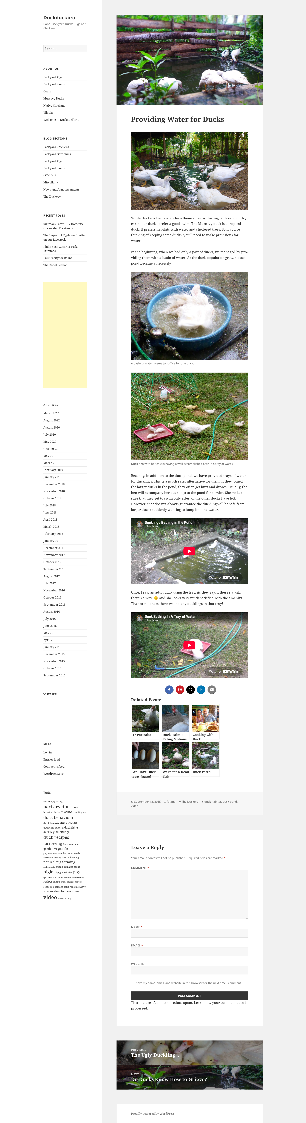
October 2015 (52, 668)
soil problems (71, 886)
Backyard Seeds (54, 84)
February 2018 (53, 534)
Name (137, 927)
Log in (47, 752)
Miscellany (50, 182)
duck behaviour (58, 817)
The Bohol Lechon (55, 265)
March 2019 (51, 463)
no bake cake (49, 867)
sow (82, 886)
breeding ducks (51, 812)
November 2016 (54, 590)
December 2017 (54, 548)
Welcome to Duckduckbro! (61, 120)
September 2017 (54, 569)
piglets (50, 872)
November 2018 (54, 491)
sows (77, 891)
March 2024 (51, 413)
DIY (84, 812)
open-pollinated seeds (68, 866)
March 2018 (51, 527)
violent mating (64, 898)
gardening (74, 844)
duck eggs (48, 827)
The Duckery (52, 196)
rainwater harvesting (74, 877)
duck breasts (51, 823)
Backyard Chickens (56, 147)
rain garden (58, 877)
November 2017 (54, 555)
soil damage (56, 886)
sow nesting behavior (58, 891)
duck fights (71, 827)
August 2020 (51, 427)
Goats (47, 91)
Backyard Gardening (57, 154)
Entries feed (51, 759)
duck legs (49, 832)
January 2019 (52, 477)
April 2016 (50, 640)
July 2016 (49, 619)
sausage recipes (74, 882)
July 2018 (49, 505)
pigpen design (64, 872)
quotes (47, 877)
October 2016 (52, 597)
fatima (171, 802)
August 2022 (51, 420)
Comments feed (53, 766)
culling (78, 812)
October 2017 (52, 562)
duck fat (59, 827)
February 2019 (53, 470)
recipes (47, 881)
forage (66, 844)
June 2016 (50, 626)
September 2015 (54, 675)
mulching (56, 857)
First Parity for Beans (57, 258)
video (50, 897)
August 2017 (51, 576)
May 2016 (49, 633)
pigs (76, 871)
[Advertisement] (65, 335)
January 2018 (52, 541)
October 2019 (52, 449)
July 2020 (49, 434)
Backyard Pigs (52, 77)
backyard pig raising (53, 801)
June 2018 (50, 512)
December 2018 (54, 484)
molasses (47, 857)
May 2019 (49, 456)
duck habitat (212, 802)
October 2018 (52, 498)
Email (137, 945)
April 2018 (50, 519)
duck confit (68, 823)
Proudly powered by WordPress (152, 1114)
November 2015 (54, 661)
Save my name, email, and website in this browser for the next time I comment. (189, 983)
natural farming (70, 857)
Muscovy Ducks (53, 98)
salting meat (59, 881)
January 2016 (52, 647)
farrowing (52, 843)
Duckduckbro (59, 17)
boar (75, 807)
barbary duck (57, 806)
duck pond (230, 802)
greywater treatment (53, 853)
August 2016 (51, 612)
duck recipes (56, 837)
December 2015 (54, 654)
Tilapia (48, 113)
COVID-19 (49, 175)
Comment (140, 868)
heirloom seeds (71, 853)
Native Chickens (54, 105)
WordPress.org (53, 774)
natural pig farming (59, 862)
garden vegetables (56, 849)
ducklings (63, 832)
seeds (46, 886)
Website (137, 964)
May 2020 (49, 442)
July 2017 (49, 583)
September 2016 (54, 604)
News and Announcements (61, 189)
